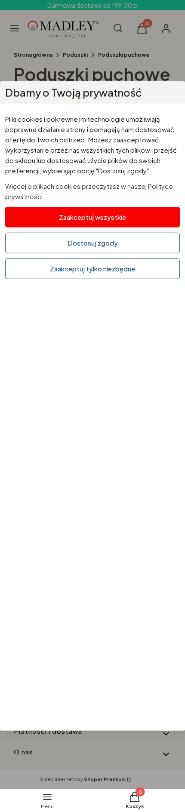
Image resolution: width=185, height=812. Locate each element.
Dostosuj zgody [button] (93, 243)
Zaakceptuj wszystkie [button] (92, 217)
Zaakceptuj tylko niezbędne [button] (92, 269)
